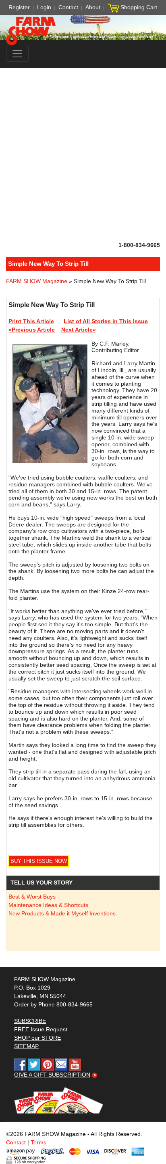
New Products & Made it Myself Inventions (62, 913)
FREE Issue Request (40, 1029)
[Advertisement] (83, 154)
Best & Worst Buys (32, 896)
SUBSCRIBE (30, 1021)
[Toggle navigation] (17, 54)
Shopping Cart (138, 7)
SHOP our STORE (37, 1037)
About (92, 7)
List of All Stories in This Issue (106, 321)
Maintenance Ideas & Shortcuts (48, 905)
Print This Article (31, 321)
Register (19, 7)
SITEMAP (26, 1046)
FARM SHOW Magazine (36, 281)
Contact (68, 7)
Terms (38, 1142)
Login (44, 7)
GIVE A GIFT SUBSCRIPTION (52, 1074)
